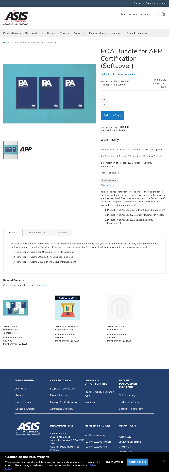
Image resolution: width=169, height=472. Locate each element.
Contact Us (125, 446)
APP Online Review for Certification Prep (67, 328)
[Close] (163, 461)
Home (6, 42)
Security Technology (131, 409)
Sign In (137, 3)
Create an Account (156, 3)
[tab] (13, 232)
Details (13, 232)
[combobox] (139, 14)
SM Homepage (127, 395)
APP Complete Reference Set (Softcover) (10, 329)
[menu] (84, 33)
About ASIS (125, 436)
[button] (25, 149)
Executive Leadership (130, 441)
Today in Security (129, 402)
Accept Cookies (137, 461)
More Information (37, 232)
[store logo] (15, 17)
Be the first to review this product (118, 74)
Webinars (90, 402)
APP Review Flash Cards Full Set (116, 328)
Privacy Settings (114, 461)
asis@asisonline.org (94, 435)
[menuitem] (11, 33)
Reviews (62, 232)
